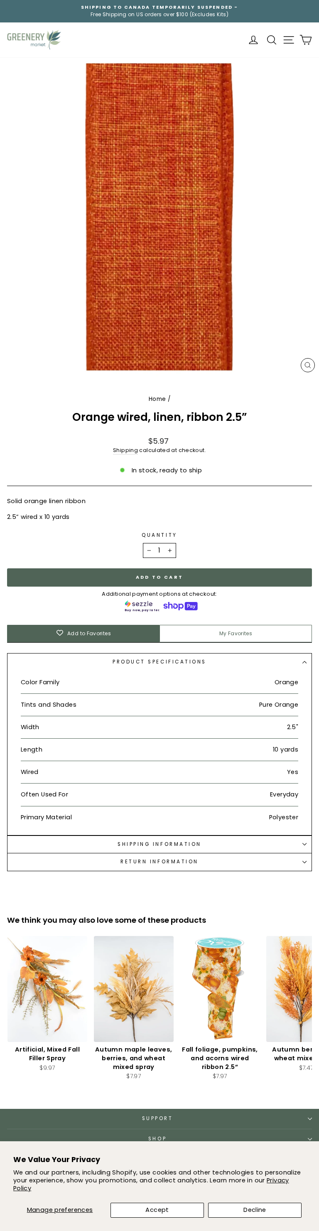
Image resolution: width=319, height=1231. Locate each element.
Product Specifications (159, 661)
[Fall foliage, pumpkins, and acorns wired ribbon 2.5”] (220, 989)
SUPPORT (157, 1118)
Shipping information (159, 844)
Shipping (125, 450)
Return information (159, 861)
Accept (157, 1210)
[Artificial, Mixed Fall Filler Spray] (47, 989)
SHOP (157, 1138)
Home (157, 399)
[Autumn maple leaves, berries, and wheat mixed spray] (134, 989)
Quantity (159, 535)
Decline (254, 1210)
